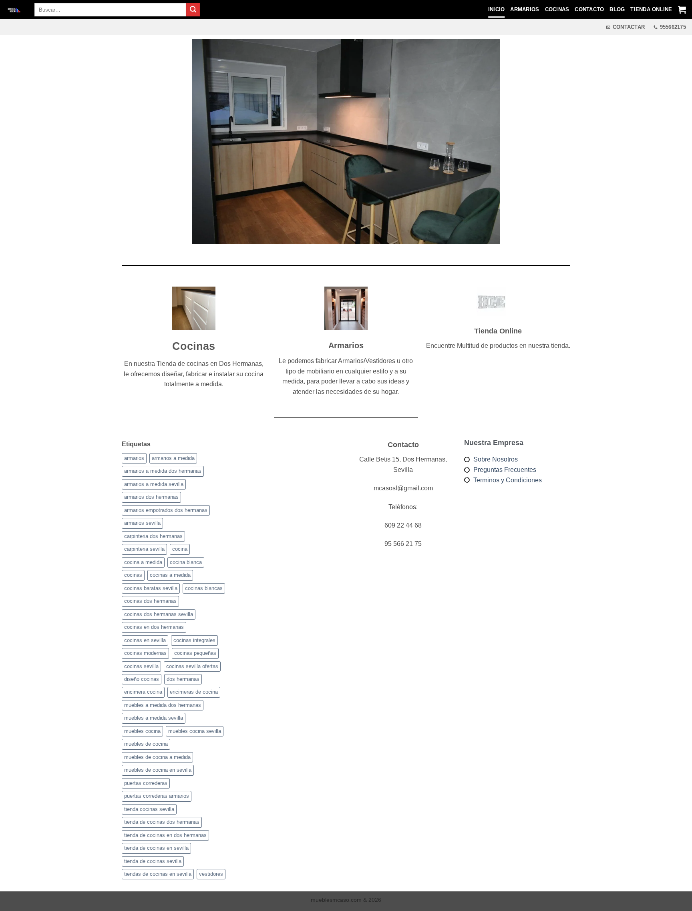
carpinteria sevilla (144, 549)
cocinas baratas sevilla (150, 588)
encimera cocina (143, 692)
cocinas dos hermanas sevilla (158, 614)
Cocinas (557, 9)
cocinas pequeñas (195, 653)
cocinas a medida (170, 575)
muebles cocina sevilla (194, 731)
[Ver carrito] (682, 9)
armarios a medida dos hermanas (162, 471)
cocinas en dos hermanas (154, 627)
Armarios (524, 9)
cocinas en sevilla (145, 640)
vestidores (211, 874)
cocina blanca (186, 562)
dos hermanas (183, 679)
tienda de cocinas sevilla (152, 861)
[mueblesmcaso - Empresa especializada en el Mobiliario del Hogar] (14, 10)
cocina (179, 549)
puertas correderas (145, 783)
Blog (617, 9)
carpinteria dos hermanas (153, 536)
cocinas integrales (194, 640)
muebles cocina (142, 731)
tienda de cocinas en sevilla (156, 848)
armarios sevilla (142, 523)
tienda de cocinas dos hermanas (161, 822)
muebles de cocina (146, 744)
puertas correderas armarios (156, 796)
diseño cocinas (141, 679)
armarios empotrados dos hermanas (165, 510)
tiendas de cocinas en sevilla (157, 874)
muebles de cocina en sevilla (157, 770)
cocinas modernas (145, 653)
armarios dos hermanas (151, 497)
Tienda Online (651, 9)
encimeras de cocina (194, 692)
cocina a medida (143, 562)
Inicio (496, 9)
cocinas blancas (204, 588)
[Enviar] (193, 9)
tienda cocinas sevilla (149, 809)
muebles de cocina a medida (157, 757)
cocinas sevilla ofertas (192, 666)
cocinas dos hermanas (150, 601)
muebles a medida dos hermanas (162, 705)
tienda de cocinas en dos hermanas (165, 835)
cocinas (133, 575)
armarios (134, 458)
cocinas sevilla (141, 666)
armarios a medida (173, 458)
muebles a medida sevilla (153, 718)
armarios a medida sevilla (153, 484)
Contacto (589, 9)
